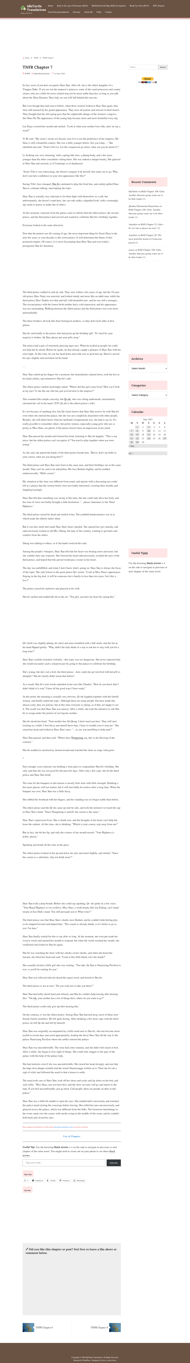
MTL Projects (159, 5)
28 (131, 442)
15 (137, 434)
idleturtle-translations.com (63, 1127)
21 (131, 438)
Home (50, 5)
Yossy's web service (108, 1360)
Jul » (131, 453)
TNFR (27, 73)
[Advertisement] (95, 38)
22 (137, 438)
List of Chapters (71, 1136)
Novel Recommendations (58, 12)
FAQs (99, 12)
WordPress (86, 1360)
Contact (108, 12)
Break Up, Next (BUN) (139, 5)
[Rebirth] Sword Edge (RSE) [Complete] (109, 5)
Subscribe (114, 1162)
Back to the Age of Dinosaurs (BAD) (72, 5)
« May (132, 445)
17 (149, 434)
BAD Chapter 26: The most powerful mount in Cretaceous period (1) (145, 239)
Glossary (76, 12)
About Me (88, 12)
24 (149, 438)
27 (165, 438)
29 (137, 442)
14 (131, 434)
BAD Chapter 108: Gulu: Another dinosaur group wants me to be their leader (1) (147, 195)
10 (149, 430)
